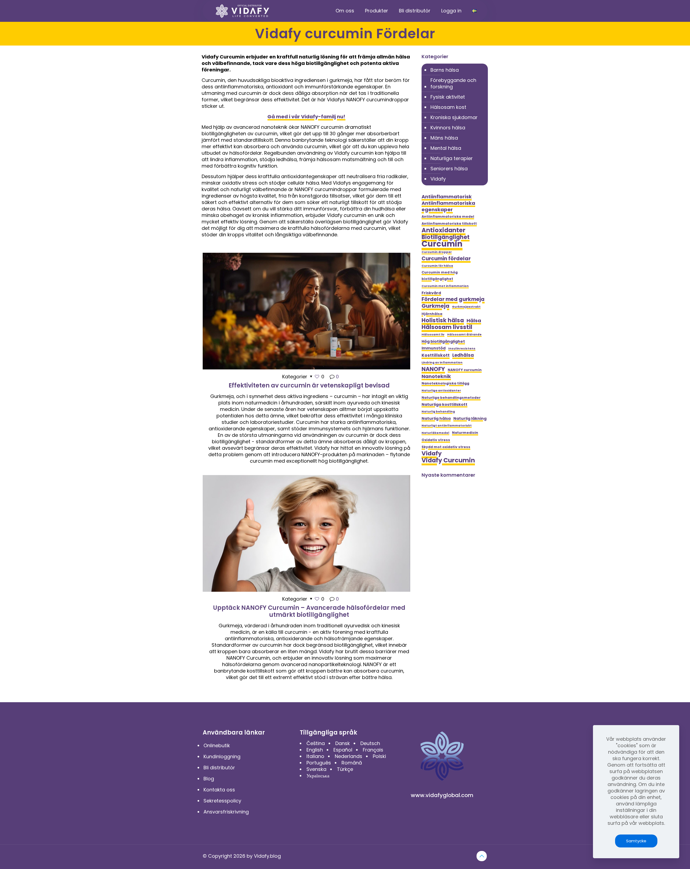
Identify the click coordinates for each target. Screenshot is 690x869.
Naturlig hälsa (436, 418)
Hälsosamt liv (433, 335)
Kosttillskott (436, 355)
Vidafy (438, 178)
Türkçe (345, 769)
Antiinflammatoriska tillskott (449, 223)
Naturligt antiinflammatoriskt (447, 426)
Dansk (342, 743)
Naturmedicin (465, 432)
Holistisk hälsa (443, 320)
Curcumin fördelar (446, 258)
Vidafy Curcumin (448, 460)
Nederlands (348, 756)
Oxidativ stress (436, 440)
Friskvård (431, 293)
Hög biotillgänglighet (443, 341)
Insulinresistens (461, 349)
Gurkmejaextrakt (466, 307)
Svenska (316, 769)
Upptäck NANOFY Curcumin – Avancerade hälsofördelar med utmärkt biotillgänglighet (309, 611)
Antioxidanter (443, 230)
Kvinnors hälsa (447, 127)
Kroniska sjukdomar (454, 117)
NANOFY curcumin (465, 370)
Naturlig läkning (470, 418)
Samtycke (636, 841)
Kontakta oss (219, 789)
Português (318, 762)
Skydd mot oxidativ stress (446, 447)
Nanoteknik (436, 376)
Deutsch (370, 743)
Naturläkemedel (435, 433)
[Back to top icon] (481, 856)
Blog (208, 778)
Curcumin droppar (437, 252)
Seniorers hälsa (449, 168)
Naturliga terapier (451, 158)
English (314, 749)
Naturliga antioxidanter (441, 391)
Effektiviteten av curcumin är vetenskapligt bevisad (309, 385)
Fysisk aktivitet (447, 97)
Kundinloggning (221, 756)
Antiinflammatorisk (447, 196)
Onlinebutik (216, 745)
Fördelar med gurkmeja (453, 299)
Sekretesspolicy (222, 800)
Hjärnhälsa (432, 313)
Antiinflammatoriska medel (448, 216)
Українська (317, 775)
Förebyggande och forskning (453, 83)
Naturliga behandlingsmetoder (451, 397)
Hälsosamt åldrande (464, 335)
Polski (379, 756)
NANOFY (433, 369)
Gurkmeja (435, 306)
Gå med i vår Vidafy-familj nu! (306, 116)
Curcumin (442, 244)
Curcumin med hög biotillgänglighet (440, 275)
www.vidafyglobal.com (442, 795)
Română (351, 762)
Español (342, 749)
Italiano (315, 756)
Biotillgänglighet (446, 237)
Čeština (315, 743)
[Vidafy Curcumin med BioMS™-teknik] (242, 11)
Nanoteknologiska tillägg (445, 383)
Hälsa (474, 320)
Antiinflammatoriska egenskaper (448, 206)
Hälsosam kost (448, 107)
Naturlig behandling (438, 412)
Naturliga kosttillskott (444, 404)
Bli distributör (219, 767)
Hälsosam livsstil (447, 327)
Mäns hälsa (444, 137)
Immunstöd (434, 348)
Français (373, 749)
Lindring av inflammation (442, 363)
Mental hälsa (445, 148)
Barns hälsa (444, 70)
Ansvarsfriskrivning (226, 811)
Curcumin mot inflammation (445, 286)
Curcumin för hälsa (437, 266)
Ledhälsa (463, 355)
